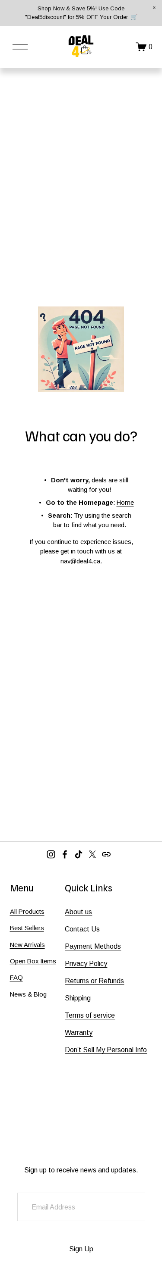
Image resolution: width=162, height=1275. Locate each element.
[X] (92, 854)
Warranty (78, 1032)
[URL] (106, 854)
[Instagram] (51, 854)
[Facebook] (64, 854)
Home (125, 502)
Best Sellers (27, 927)
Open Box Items (33, 961)
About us (78, 912)
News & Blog (28, 994)
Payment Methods (93, 946)
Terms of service (90, 1015)
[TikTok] (78, 854)
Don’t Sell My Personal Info (106, 1049)
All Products (27, 911)
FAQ (16, 977)
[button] (154, 8)
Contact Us (82, 929)
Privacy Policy (86, 963)
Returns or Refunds (94, 980)
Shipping (78, 998)
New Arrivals (27, 944)
